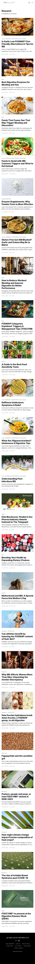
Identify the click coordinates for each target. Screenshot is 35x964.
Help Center (10, 946)
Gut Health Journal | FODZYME (15, 937)
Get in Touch (18, 946)
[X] (16, 940)
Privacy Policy (27, 946)
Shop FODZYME (10, 943)
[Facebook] (19, 940)
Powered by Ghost (17, 951)
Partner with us (26, 943)
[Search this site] (29, 2)
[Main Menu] (32, 2)
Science (18, 943)
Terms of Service (18, 948)
